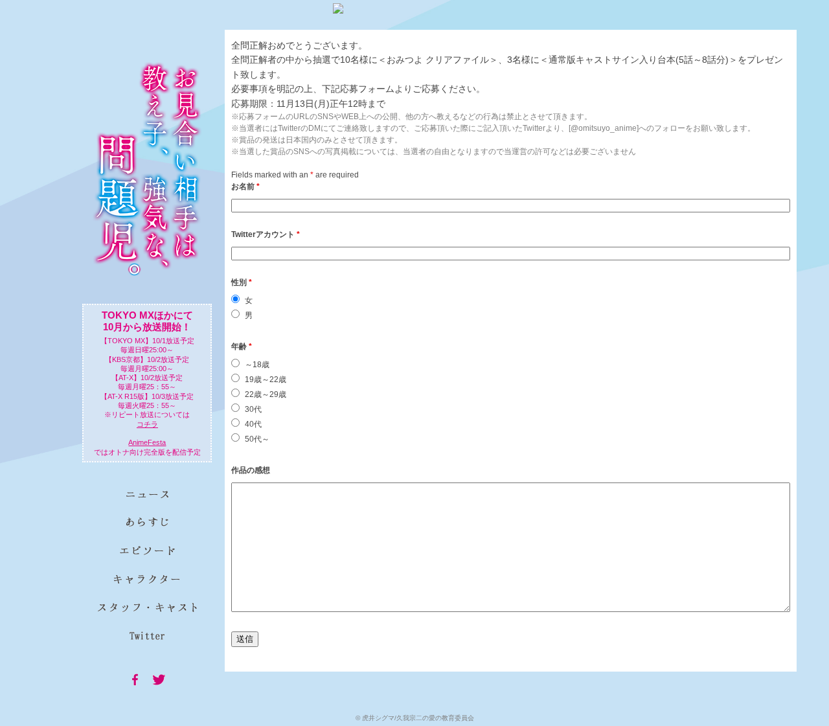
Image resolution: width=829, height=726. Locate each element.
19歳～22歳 (265, 379)
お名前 (245, 186)
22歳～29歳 (265, 394)
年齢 (241, 346)
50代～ (257, 439)
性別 (241, 282)
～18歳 (257, 364)
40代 (253, 424)
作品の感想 (250, 470)
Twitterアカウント (265, 234)
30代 (253, 409)
